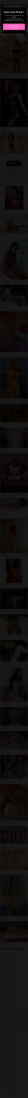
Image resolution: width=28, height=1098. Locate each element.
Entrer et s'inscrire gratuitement (14, 27)
